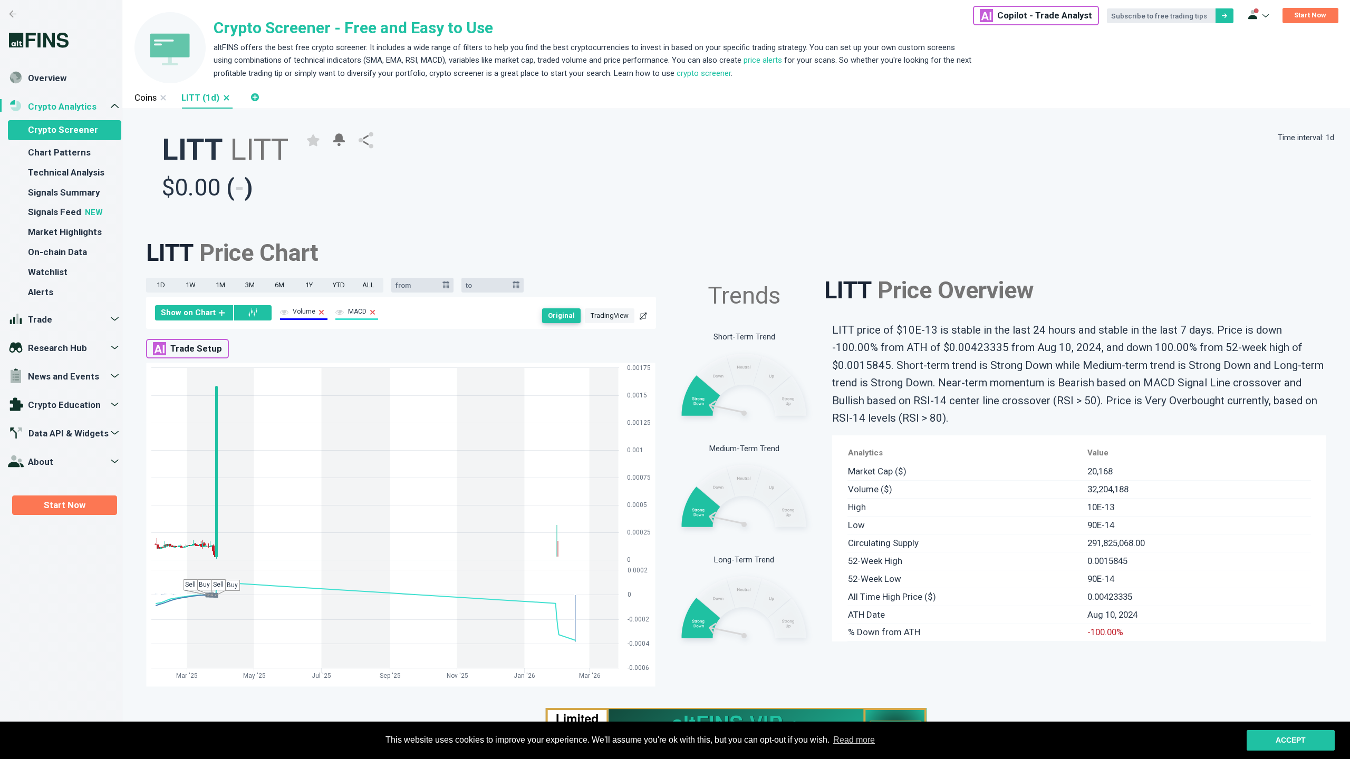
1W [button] (191, 285)
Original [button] (561, 315)
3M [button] (250, 285)
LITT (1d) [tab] (200, 97)
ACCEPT (1291, 740)
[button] (226, 97)
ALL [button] (368, 285)
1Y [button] (309, 285)
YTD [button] (339, 285)
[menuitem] (194, 312)
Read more (854, 739)
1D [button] (161, 285)
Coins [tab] (145, 97)
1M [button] (220, 285)
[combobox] (417, 285)
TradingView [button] (610, 315)
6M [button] (279, 285)
